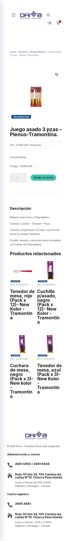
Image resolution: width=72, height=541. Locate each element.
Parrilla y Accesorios (41, 148)
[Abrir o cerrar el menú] (14, 15)
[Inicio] (31, 15)
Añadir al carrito (43, 177)
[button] (57, 74)
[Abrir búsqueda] (48, 15)
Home (13, 52)
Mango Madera (38, 52)
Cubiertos (23, 52)
